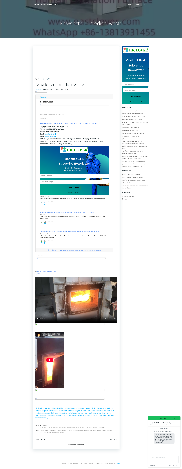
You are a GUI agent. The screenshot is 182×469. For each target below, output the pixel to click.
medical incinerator (73, 428)
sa (42, 415)
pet (113, 413)
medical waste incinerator (97, 428)
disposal (101, 408)
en (105, 408)
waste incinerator (79, 415)
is (75, 411)
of (102, 413)
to (54, 415)
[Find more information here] (164, 442)
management (87, 411)
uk (60, 415)
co (76, 408)
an (43, 408)
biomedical (56, 408)
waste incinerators (92, 415)
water (37, 418)
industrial (70, 411)
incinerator (54, 411)
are (49, 408)
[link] (74, 150)
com (79, 408)
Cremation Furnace (128, 196)
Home (130, 4)
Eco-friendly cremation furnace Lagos (133, 116)
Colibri (117, 463)
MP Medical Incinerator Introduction (133, 133)
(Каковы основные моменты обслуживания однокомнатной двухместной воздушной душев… (133, 141)
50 (37, 408)
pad (110, 413)
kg (77, 411)
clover (73, 408)
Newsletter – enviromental (130, 127)
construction (85, 408)
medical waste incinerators (57, 413)
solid (49, 415)
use (67, 415)
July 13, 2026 (47, 79)
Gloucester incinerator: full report (132, 119)
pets (37, 415)
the (52, 415)
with (41, 418)
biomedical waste (45, 428)
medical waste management (77, 413)
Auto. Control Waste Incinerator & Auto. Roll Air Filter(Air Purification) (80, 250)
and (46, 408)
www (45, 418)
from (111, 408)
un (62, 415)
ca (67, 408)
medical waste (103, 411)
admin (39, 79)
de (92, 408)
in (49, 411)
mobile (90, 413)
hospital (38, 411)
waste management (107, 415)
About (138, 4)
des (95, 408)
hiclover (38, 89)
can (69, 408)
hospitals (45, 411)
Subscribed (74, 188)
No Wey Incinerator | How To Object (133, 161)
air (41, 408)
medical (95, 411)
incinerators (62, 411)
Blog (145, 4)
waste (71, 415)
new (94, 413)
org (107, 413)
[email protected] (50, 134)
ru (40, 415)
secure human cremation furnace (132, 114)
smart (45, 415)
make (80, 411)
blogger (63, 408)
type (57, 415)
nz (100, 413)
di (97, 408)
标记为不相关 (50, 201)
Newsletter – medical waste (130, 136)
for (108, 408)
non (97, 413)
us (65, 415)
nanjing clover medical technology (85, 430)
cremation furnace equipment (131, 111)
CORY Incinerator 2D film (130, 130)
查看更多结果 (52, 250)
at (51, 408)
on (104, 413)
